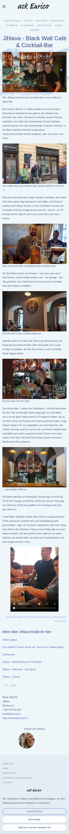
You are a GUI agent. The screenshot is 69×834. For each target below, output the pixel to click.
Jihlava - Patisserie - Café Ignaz (19, 669)
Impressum (8, 773)
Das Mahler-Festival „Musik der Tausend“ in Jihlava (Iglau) (33, 647)
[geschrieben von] (26, 740)
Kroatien (41, 21)
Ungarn (34, 30)
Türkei (59, 25)
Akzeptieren (34, 811)
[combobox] (21, 685)
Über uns (8, 764)
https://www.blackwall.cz (15, 718)
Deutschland (12, 21)
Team (5, 768)
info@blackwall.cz (11, 713)
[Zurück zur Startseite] (34, 6)
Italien (28, 21)
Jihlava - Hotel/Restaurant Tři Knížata (22, 662)
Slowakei (11, 25)
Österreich (58, 21)
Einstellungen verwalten (34, 828)
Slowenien (27, 25)
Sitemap (7, 782)
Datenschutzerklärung (17, 778)
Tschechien (44, 25)
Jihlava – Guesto (11, 676)
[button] (4, 6)
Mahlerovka (8, 654)
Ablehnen (34, 819)
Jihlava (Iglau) (9, 639)
